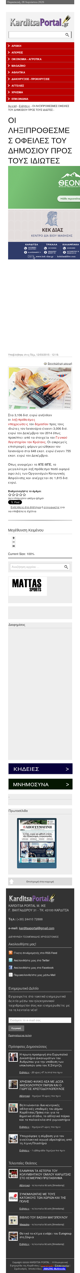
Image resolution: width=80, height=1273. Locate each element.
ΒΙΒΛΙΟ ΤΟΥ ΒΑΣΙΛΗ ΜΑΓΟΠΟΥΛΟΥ (44, 1217)
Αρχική (12, 106)
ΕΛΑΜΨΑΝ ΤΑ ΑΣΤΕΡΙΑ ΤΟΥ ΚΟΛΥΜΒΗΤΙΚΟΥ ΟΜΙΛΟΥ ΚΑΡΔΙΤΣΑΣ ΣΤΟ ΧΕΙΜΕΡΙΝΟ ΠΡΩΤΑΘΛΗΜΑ (45, 1174)
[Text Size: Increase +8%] (13, 538)
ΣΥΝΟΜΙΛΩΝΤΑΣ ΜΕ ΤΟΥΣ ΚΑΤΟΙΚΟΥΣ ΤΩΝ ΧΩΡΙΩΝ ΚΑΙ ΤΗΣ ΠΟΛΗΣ (43, 1197)
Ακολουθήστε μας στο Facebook (34, 967)
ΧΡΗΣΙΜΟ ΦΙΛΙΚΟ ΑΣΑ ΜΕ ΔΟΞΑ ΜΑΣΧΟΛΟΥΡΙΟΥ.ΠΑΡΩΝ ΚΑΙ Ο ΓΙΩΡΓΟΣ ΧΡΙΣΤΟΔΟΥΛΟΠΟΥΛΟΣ (42, 1085)
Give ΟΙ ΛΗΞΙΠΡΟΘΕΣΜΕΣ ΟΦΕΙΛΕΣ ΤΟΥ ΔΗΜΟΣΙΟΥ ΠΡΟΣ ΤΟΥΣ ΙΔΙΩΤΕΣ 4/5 (21, 494)
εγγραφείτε (52, 507)
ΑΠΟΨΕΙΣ (17, 52)
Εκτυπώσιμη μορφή (60, 363)
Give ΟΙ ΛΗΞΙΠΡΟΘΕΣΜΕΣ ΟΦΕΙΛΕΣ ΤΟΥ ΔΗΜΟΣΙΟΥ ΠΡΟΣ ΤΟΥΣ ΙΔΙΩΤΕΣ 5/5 (24, 494)
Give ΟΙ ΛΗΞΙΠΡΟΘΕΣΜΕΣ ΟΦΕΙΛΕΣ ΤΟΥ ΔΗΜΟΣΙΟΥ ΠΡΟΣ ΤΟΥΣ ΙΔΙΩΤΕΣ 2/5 (13, 494)
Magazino (24, 1224)
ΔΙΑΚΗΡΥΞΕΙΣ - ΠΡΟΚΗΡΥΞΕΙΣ (30, 79)
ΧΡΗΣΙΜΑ (17, 92)
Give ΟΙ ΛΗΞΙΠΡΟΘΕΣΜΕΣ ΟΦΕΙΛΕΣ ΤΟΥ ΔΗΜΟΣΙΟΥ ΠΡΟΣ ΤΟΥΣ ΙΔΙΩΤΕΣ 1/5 (10, 494)
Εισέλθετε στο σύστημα (26, 507)
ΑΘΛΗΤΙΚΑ (18, 72)
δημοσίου (41, 424)
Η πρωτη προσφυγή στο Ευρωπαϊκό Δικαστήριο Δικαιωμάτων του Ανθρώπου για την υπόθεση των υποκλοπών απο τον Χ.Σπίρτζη (43, 1059)
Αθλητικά (24, 1095)
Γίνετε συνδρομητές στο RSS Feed (35, 953)
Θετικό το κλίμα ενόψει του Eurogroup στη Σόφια (45, 1235)
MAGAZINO (18, 66)
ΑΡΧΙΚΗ (16, 46)
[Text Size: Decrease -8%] (13, 542)
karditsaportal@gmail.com (36, 928)
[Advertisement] (40, 306)
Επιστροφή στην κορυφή (40, 881)
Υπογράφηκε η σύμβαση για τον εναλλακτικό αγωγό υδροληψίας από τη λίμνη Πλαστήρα (46, 1139)
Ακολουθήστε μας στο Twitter (31, 960)
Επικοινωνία (62, 1265)
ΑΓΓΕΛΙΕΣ (18, 85)
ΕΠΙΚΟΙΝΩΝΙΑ (20, 99)
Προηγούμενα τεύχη (20, 1035)
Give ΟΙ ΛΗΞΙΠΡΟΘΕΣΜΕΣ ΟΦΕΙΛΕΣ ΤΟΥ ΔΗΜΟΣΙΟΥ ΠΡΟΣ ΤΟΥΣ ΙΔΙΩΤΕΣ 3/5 (17, 494)
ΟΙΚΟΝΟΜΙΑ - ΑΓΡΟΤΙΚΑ (27, 59)
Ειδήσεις (24, 106)
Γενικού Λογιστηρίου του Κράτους (37, 439)
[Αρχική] (40, 20)
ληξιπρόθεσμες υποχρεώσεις (21, 421)
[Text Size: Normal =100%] (13, 546)
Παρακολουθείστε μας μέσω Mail (34, 975)
